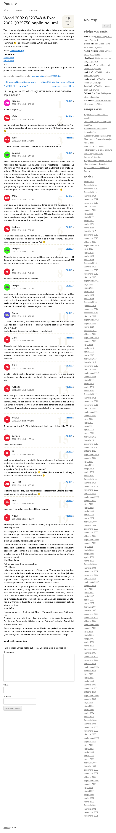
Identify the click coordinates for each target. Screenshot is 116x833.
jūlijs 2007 (88, 589)
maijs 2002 (89, 795)
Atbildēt (69, 101)
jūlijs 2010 (88, 462)
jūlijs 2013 (88, 345)
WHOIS (19, 10)
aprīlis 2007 (89, 600)
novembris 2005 (91, 660)
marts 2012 (89, 391)
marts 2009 (89, 518)
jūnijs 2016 (88, 253)
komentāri (68, 20)
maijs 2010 (89, 469)
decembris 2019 (91, 189)
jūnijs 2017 (88, 217)
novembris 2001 (91, 816)
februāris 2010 (90, 479)
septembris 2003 (91, 738)
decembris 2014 (91, 309)
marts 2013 (89, 355)
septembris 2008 (91, 540)
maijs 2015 (89, 292)
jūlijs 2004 (88, 702)
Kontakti (33, 10)
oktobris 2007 (90, 579)
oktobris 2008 (90, 536)
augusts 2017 (90, 210)
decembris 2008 (91, 529)
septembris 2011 (91, 412)
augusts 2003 (90, 741)
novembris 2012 (91, 366)
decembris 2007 (91, 571)
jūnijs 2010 (88, 465)
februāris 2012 (90, 394)
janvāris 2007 (90, 610)
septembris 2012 (91, 373)
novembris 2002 (91, 773)
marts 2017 (89, 228)
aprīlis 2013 (89, 352)
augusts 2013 (90, 341)
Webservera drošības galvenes (97, 136)
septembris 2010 (91, 455)
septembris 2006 (91, 625)
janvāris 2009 (90, 525)
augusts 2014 (90, 323)
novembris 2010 (91, 447)
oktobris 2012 (90, 369)
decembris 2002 (91, 770)
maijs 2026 (89, 182)
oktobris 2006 (90, 621)
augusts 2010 (90, 458)
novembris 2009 (91, 490)
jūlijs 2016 (88, 249)
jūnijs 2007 (88, 593)
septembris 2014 (91, 320)
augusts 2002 (90, 784)
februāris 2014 (90, 331)
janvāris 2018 (90, 196)
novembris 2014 (91, 313)
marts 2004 (89, 717)
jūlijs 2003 (88, 745)
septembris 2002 (91, 780)
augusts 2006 (90, 628)
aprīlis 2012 (89, 387)
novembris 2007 (91, 575)
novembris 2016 (91, 238)
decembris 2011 (91, 401)
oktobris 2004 (90, 692)
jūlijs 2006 (88, 632)
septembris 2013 (91, 338)
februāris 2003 (90, 763)
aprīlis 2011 (89, 430)
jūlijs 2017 (88, 214)
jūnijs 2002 (88, 791)
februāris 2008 (90, 564)
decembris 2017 (91, 199)
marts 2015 (89, 299)
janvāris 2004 (90, 724)
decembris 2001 (91, 812)
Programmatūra (37, 76)
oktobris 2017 (90, 206)
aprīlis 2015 (89, 295)
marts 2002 (89, 802)
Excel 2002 (8, 60)
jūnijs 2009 (88, 508)
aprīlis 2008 (89, 557)
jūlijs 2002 (88, 788)
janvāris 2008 (90, 568)
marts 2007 (89, 603)
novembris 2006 (91, 618)
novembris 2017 (91, 203)
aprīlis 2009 (89, 515)
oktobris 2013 (90, 334)
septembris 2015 (91, 281)
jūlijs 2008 (88, 547)
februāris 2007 (90, 607)
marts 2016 (89, 260)
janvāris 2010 (90, 483)
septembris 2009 (91, 497)
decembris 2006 (91, 614)
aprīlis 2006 (89, 642)
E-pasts (7, 696)
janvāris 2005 (90, 685)
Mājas (6, 10)
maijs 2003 (89, 752)
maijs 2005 (89, 681)
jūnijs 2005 (88, 678)
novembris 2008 (91, 532)
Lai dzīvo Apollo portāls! (94, 146)
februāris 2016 (90, 263)
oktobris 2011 (90, 408)
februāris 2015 (90, 302)
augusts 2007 (90, 586)
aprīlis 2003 (89, 756)
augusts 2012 (90, 377)
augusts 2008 (90, 543)
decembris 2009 (91, 486)
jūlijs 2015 (88, 284)
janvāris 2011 (90, 440)
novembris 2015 (91, 274)
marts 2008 (89, 561)
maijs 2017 (89, 221)
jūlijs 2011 (88, 419)
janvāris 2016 (90, 267)
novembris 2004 (91, 688)
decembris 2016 (91, 235)
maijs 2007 (89, 596)
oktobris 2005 (90, 664)
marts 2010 (89, 476)
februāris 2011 (90, 437)
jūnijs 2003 (88, 749)
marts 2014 (89, 327)
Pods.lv (10, 3)
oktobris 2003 (90, 734)
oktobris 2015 (90, 277)
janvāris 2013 (90, 362)
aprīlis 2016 (89, 256)
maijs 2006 (89, 639)
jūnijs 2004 (88, 706)
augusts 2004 (90, 699)
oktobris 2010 (90, 451)
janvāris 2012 (90, 398)
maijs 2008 (89, 554)
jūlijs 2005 (88, 674)
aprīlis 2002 (89, 798)
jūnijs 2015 (88, 288)
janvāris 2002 (90, 809)
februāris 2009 (90, 522)
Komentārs (9, 652)
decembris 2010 (91, 444)
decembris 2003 (91, 727)
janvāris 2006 (90, 653)
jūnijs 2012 (88, 380)
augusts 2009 (90, 501)
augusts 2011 (90, 416)
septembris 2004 (91, 696)
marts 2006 (89, 646)
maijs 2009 (89, 511)
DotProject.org (17, 50)
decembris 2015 (91, 270)
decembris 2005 (91, 657)
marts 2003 (89, 759)
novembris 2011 (91, 405)
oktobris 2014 (90, 316)
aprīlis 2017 (89, 224)
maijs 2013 (89, 348)
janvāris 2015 (90, 306)
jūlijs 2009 (88, 504)
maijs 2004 (89, 710)
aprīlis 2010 (89, 472)
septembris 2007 (91, 582)
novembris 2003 (91, 731)
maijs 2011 (88, 426)
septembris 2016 (91, 245)
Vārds (6, 685)
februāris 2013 (90, 359)
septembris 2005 (91, 667)
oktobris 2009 (90, 494)
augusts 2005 (90, 671)
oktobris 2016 (90, 242)
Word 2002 (8, 57)
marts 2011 (89, 433)
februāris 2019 (90, 192)
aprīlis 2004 (89, 713)
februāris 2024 (90, 185)
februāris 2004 (90, 720)
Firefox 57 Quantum (93, 157)
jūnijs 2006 (88, 635)
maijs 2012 (89, 384)
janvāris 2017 (90, 231)
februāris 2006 (90, 649)
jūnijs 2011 (88, 423)
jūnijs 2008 (88, 550)
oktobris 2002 (90, 777)
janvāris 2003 (90, 766)
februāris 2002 (90, 805)
